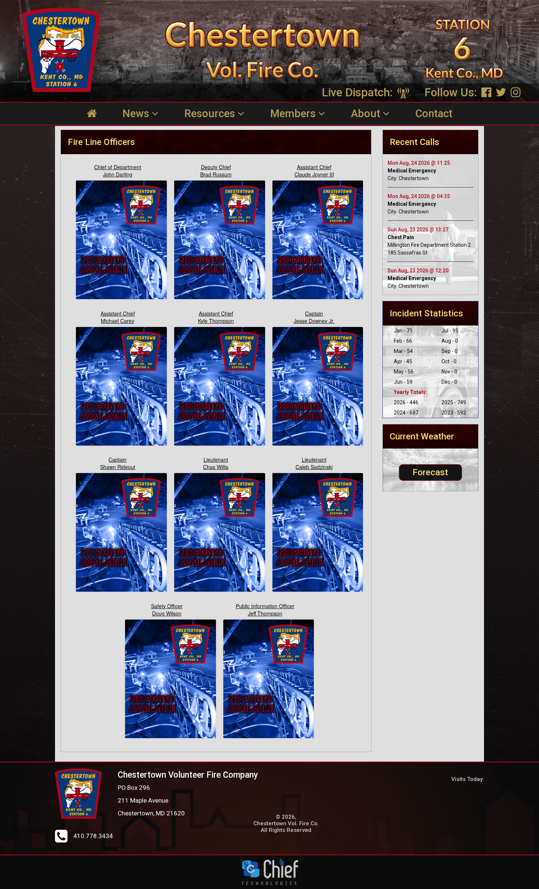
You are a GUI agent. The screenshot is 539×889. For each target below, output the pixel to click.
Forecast (430, 472)
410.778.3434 (93, 836)
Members (294, 113)
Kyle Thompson (216, 320)
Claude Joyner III (314, 174)
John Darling (117, 174)
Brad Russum (216, 174)
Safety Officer (167, 606)
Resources (211, 113)
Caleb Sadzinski (314, 466)
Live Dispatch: (359, 92)
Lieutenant (215, 459)
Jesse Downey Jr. (314, 320)
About (367, 113)
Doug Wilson (167, 613)
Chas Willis (215, 466)
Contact (433, 113)
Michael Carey (117, 320)
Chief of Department (117, 167)
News (137, 113)
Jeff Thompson (265, 613)
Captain (314, 313)
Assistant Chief (314, 167)
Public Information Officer (265, 606)
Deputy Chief (216, 167)
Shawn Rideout (117, 466)
